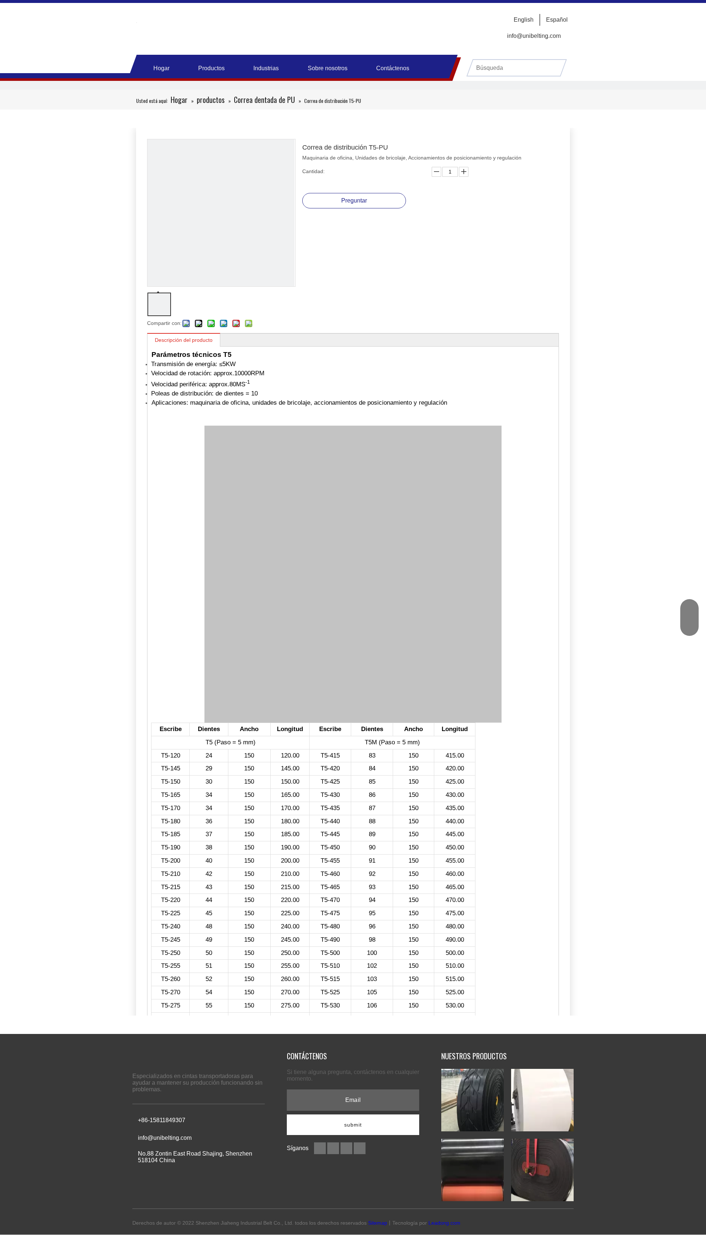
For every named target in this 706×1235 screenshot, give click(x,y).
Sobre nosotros (327, 68)
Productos (211, 68)
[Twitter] (347, 1148)
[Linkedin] (333, 1148)
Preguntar (354, 200)
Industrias (266, 68)
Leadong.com (444, 1223)
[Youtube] (360, 1148)
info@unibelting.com (534, 36)
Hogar (161, 68)
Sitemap (377, 1223)
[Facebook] (320, 1148)
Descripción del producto (184, 340)
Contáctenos (392, 68)
